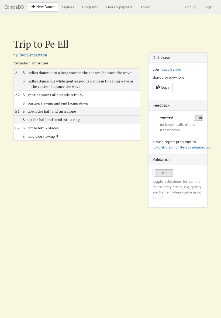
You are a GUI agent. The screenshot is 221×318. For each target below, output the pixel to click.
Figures (68, 7)
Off (200, 118)
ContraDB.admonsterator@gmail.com (182, 147)
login (209, 7)
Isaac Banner (171, 69)
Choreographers (119, 7)
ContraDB (14, 7)
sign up (190, 7)
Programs (90, 7)
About (145, 7)
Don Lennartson (33, 54)
